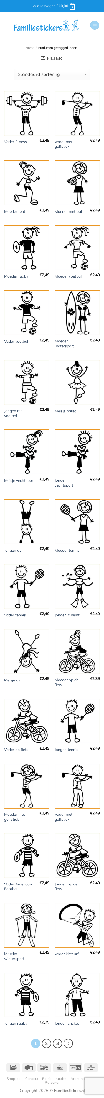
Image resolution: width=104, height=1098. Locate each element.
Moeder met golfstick (14, 817)
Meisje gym (14, 680)
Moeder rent (14, 211)
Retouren (52, 1082)
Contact (31, 1078)
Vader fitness (15, 141)
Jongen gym (14, 550)
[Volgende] (68, 1043)
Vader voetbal (16, 341)
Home (30, 48)
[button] (53, 6)
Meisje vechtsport (19, 480)
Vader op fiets (16, 749)
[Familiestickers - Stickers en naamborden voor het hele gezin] (47, 25)
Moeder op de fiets (66, 682)
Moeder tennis (67, 550)
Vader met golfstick (63, 144)
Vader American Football (18, 886)
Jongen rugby (15, 1023)
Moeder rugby (16, 276)
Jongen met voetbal (14, 413)
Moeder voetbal (68, 276)
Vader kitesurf (67, 953)
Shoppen (14, 1078)
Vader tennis (15, 615)
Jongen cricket (67, 1023)
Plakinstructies (54, 1078)
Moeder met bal (68, 211)
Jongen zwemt (67, 615)
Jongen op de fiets (66, 886)
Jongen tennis (66, 749)
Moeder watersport (64, 343)
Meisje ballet (65, 411)
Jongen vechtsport (64, 482)
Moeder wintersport (14, 956)
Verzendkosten (83, 1078)
